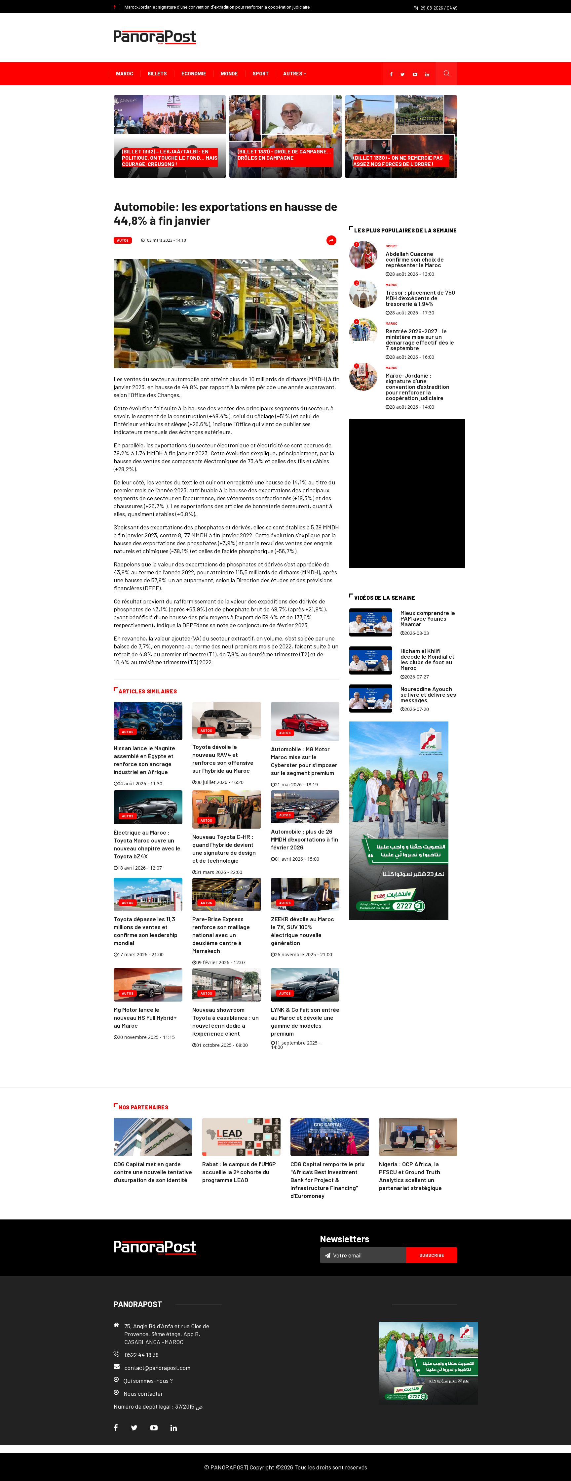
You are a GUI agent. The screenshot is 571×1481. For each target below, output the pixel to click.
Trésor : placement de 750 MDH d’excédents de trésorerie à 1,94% (420, 298)
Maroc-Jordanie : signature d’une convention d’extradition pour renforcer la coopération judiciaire (217, 7)
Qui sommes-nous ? (148, 1380)
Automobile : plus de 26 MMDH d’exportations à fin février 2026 (304, 839)
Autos (123, 240)
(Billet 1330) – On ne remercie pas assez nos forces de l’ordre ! (398, 160)
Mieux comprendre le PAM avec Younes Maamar (427, 618)
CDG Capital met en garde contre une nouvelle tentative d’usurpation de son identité (153, 1171)
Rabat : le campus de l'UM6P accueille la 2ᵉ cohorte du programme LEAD (239, 1171)
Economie (193, 73)
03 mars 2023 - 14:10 (166, 240)
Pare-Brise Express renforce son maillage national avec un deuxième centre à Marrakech (221, 934)
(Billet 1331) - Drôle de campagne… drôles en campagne (284, 157)
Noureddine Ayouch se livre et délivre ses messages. (428, 694)
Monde (229, 73)
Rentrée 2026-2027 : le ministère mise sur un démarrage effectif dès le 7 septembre (420, 339)
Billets (157, 73)
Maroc (124, 73)
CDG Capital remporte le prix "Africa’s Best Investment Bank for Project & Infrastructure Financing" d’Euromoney (327, 1179)
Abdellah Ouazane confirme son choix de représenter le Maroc (415, 259)
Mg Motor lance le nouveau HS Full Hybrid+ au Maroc (145, 1017)
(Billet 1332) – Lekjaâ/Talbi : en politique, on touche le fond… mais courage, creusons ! (169, 157)
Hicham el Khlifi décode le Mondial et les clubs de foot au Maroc (427, 659)
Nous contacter (143, 1393)
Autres (293, 73)
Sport (260, 73)
